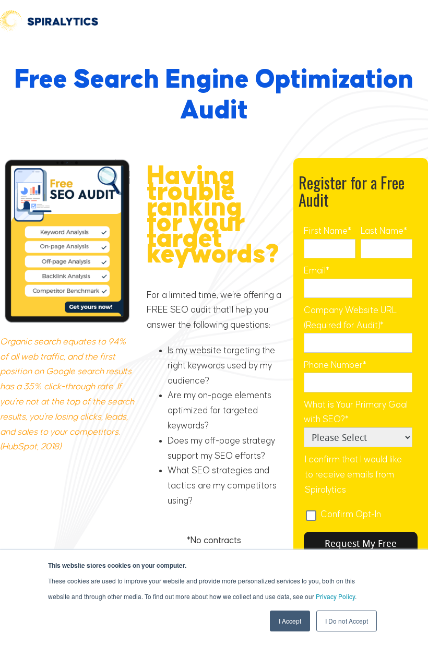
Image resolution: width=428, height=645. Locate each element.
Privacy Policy (335, 596)
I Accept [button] (290, 620)
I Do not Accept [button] (346, 620)
